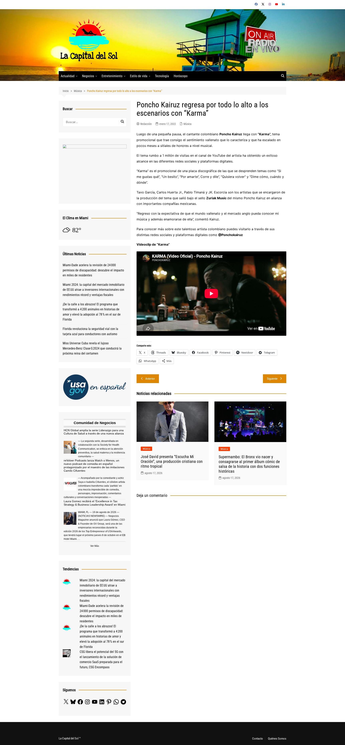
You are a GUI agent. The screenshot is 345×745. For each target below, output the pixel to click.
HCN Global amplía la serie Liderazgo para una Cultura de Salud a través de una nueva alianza (94, 432)
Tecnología (162, 76)
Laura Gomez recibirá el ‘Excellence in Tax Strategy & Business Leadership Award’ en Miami (94, 503)
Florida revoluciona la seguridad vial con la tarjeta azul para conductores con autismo (90, 331)
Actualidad (67, 76)
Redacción (146, 123)
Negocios (88, 76)
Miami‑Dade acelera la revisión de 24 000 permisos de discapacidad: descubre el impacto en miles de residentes (93, 270)
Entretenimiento (112, 76)
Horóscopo (180, 76)
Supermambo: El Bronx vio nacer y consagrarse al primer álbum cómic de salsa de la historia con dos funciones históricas (249, 464)
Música (187, 123)
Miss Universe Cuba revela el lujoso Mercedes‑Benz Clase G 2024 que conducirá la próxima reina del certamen (92, 348)
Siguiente (272, 378)
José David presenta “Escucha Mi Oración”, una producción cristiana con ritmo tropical (172, 461)
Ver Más (94, 546)
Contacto (257, 738)
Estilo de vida (138, 76)
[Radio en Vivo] (260, 40)
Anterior (150, 378)
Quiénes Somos (277, 738)
